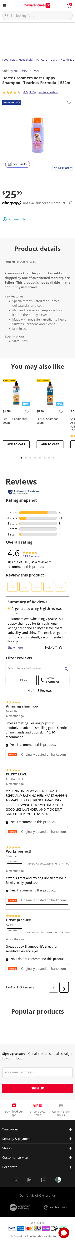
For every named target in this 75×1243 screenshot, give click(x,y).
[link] (31, 553)
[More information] (70, 203)
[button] (13, 586)
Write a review (48, 92)
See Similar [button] (20, 164)
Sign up (37, 1088)
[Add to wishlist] (69, 103)
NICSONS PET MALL (27, 71)
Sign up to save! (14, 1054)
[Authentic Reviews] (24, 492)
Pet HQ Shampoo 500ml (47, 420)
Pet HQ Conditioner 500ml (15, 420)
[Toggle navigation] (4, 5)
